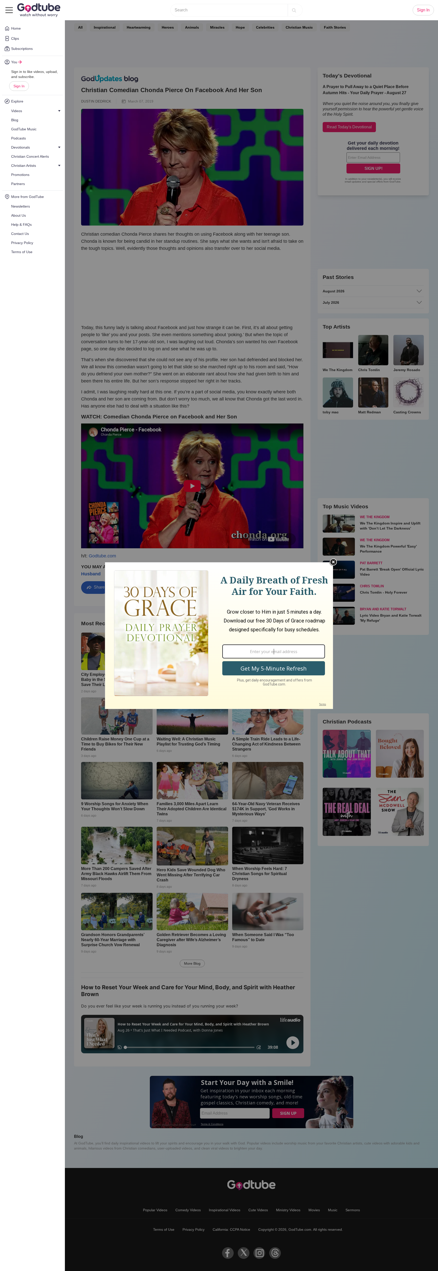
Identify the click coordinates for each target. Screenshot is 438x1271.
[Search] (294, 10)
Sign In (19, 86)
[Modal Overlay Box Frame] (219, 635)
